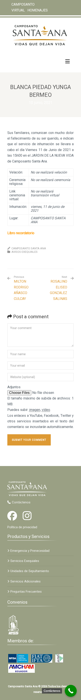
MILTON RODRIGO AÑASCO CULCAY (21, 288)
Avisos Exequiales (24, 251)
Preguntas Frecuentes (26, 591)
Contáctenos (21, 502)
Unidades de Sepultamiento (29, 571)
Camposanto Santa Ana (28, 248)
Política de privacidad (22, 527)
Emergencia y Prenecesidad (29, 551)
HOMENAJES (37, 10)
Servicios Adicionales (25, 581)
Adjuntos (14, 387)
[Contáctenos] (71, 691)
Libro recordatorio (20, 233)
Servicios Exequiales (24, 561)
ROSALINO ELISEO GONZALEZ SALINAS (58, 290)
